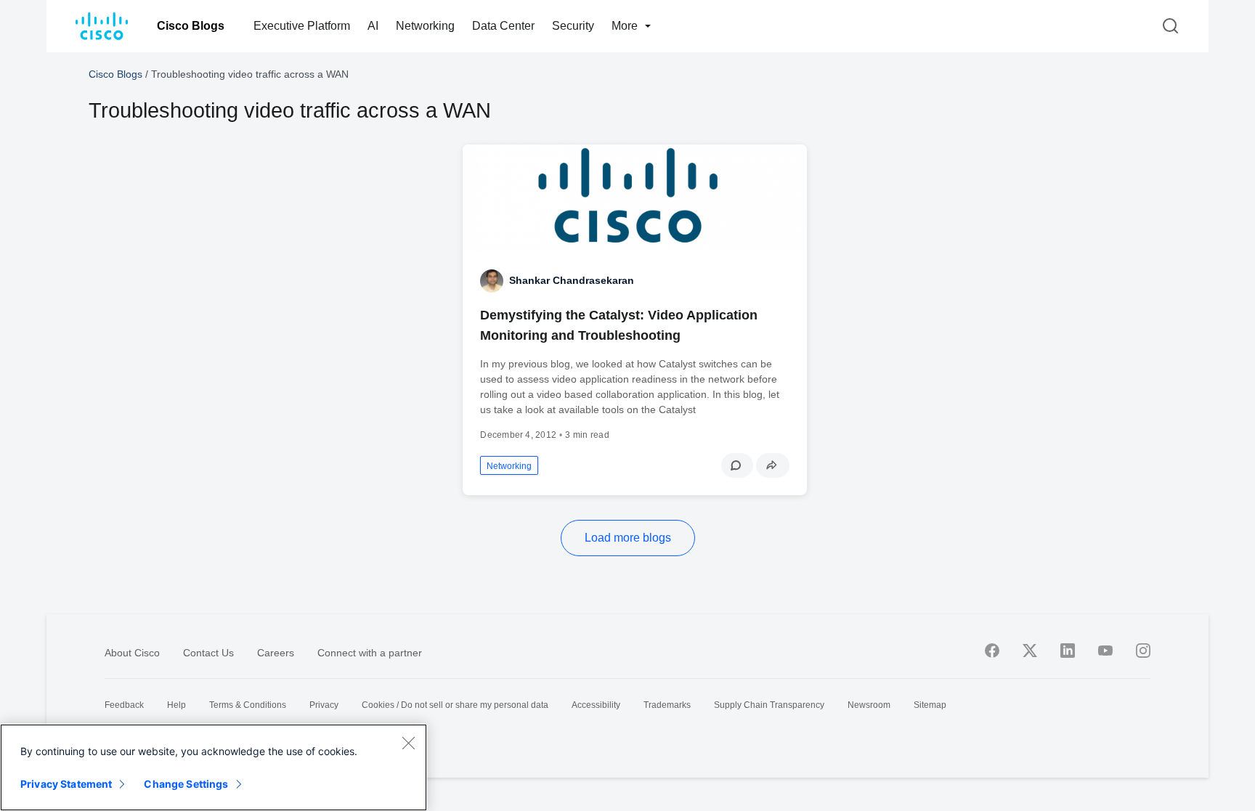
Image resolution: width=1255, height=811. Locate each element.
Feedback (124, 705)
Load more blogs (628, 537)
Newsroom (869, 705)
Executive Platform (301, 26)
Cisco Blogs (190, 26)
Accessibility (596, 705)
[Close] (408, 742)
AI (372, 26)
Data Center (503, 26)
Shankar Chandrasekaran (571, 280)
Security (573, 26)
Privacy (323, 705)
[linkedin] (1067, 650)
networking (509, 466)
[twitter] (1030, 650)
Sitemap (930, 705)
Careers (275, 653)
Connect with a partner (369, 653)
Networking (425, 26)
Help (176, 705)
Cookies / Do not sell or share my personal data (455, 705)
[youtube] (1105, 650)
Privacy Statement (66, 784)
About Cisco (132, 653)
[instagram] (1143, 650)
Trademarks (667, 705)
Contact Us (208, 653)
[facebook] (992, 650)
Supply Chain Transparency (769, 705)
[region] (213, 767)
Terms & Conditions (247, 705)
